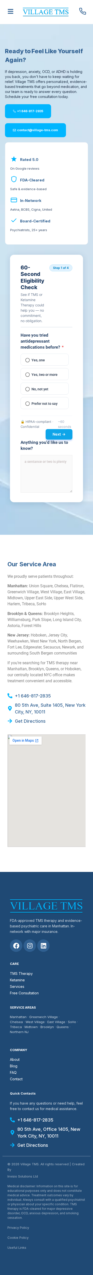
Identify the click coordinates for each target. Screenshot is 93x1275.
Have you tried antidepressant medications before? (42, 341)
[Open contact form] (10, 11)
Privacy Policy (18, 1228)
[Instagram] (30, 945)
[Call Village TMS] (82, 11)
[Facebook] (16, 945)
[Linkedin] (43, 945)
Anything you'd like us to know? (44, 445)
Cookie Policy (18, 1238)
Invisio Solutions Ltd (22, 1176)
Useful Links (16, 1248)
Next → (59, 434)
